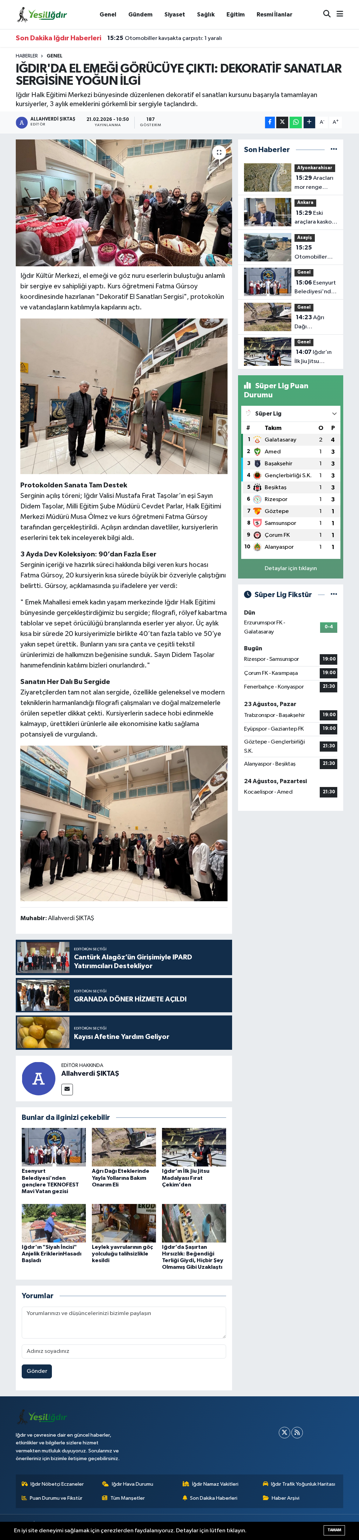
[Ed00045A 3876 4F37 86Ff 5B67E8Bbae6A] (124, 823)
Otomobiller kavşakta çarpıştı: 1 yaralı (164, 38)
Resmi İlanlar (274, 15)
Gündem (140, 15)
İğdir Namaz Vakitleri (215, 1484)
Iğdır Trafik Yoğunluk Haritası (303, 1484)
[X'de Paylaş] (282, 122)
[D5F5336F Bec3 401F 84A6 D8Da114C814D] (124, 395)
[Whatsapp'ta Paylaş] (296, 122)
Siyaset (174, 15)
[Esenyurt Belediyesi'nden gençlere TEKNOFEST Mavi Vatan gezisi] (54, 1147)
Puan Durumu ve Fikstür (56, 1498)
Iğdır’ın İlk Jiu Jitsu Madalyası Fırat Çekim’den (185, 1177)
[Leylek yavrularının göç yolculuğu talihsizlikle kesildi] (124, 1223)
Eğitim (235, 15)
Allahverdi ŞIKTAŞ (90, 1073)
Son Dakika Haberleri (213, 1498)
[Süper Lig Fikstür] (334, 595)
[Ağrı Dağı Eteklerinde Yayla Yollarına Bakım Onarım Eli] (124, 1147)
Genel (108, 15)
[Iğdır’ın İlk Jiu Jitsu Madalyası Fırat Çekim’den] (194, 1147)
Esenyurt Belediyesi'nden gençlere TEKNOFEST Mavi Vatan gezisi (316, 288)
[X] (284, 1432)
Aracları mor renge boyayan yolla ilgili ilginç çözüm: (313, 183)
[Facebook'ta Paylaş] (270, 122)
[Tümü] (334, 150)
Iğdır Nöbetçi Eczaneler (57, 1484)
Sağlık (206, 15)
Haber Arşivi (285, 1498)
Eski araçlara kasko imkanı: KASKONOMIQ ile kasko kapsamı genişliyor (314, 218)
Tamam (334, 1530)
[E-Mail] (67, 1089)
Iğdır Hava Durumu (132, 1484)
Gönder (37, 1371)
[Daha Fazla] (309, 122)
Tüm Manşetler (127, 1498)
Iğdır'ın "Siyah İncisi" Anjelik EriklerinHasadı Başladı (51, 1253)
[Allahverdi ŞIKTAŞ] (38, 1078)
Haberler (27, 56)
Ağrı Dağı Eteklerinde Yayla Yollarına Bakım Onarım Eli (120, 1177)
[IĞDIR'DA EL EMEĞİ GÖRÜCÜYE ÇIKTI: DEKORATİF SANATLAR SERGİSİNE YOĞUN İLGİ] (124, 202)
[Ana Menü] (337, 14)
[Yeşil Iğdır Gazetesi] (42, 14)
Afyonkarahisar (314, 168)
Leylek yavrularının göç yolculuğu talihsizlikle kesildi (122, 1253)
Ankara (305, 202)
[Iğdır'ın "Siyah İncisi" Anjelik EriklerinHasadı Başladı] (54, 1223)
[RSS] (297, 1432)
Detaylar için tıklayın (291, 568)
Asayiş (304, 237)
